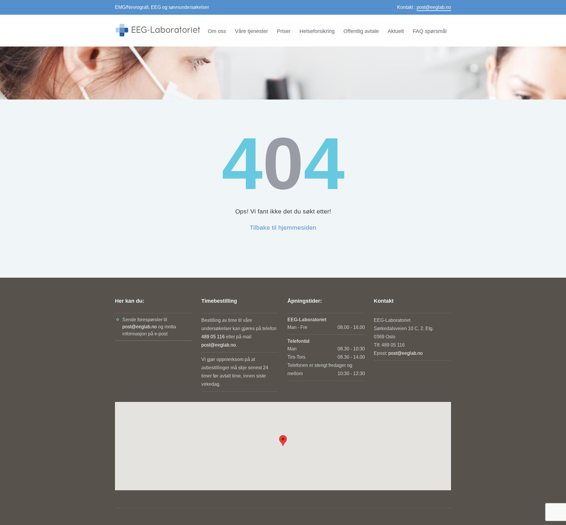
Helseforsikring (317, 31)
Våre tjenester (251, 31)
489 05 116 (213, 336)
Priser (284, 31)
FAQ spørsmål (430, 31)
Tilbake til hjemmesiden (283, 227)
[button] (283, 440)
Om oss (217, 31)
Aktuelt (396, 31)
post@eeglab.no (434, 7)
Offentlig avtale (361, 31)
